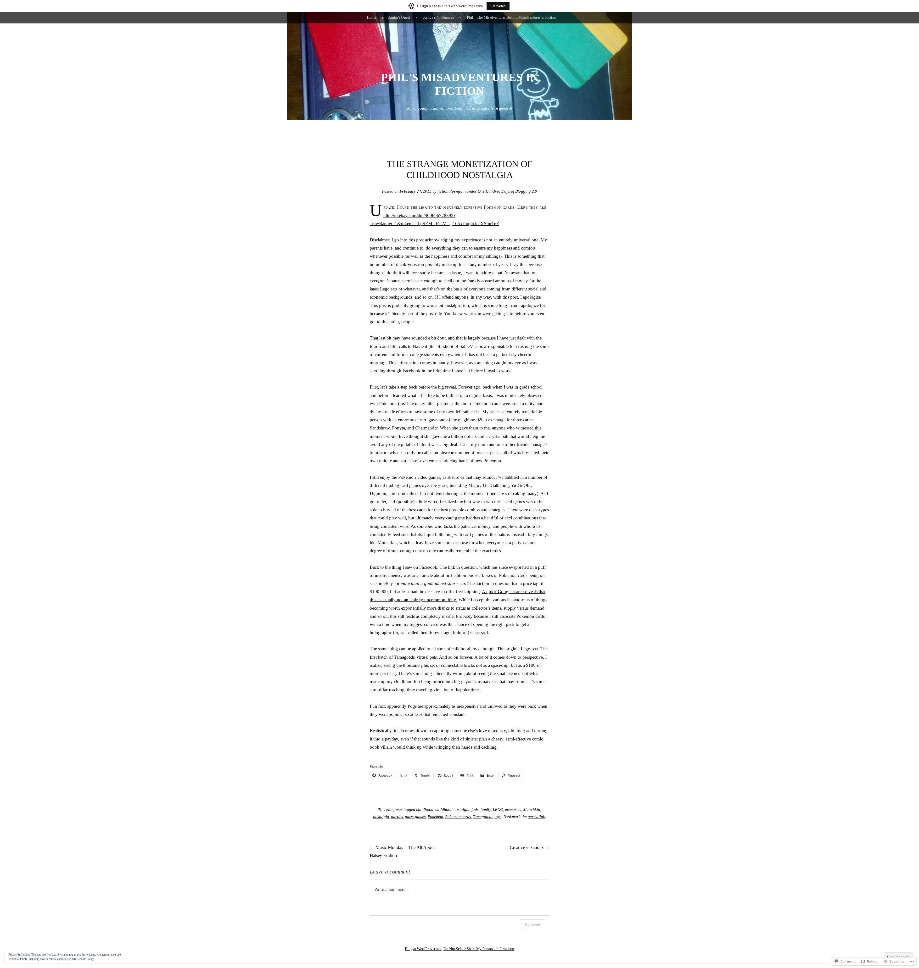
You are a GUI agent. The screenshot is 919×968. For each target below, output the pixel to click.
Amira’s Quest (399, 17)
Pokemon (435, 816)
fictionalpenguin (451, 191)
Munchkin (531, 809)
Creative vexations (529, 847)
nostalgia (381, 816)
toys (497, 816)
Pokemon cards (458, 816)
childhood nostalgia (452, 809)
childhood (424, 809)
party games (415, 816)
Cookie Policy (86, 959)
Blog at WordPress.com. (423, 949)
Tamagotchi (483, 816)
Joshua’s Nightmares (438, 17)
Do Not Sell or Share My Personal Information (478, 949)
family (486, 809)
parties (397, 816)
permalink (536, 816)
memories (513, 809)
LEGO (498, 809)
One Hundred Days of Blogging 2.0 (507, 191)
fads (475, 809)
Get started (498, 6)
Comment (532, 924)
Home (371, 17)
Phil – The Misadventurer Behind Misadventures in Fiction (511, 17)
